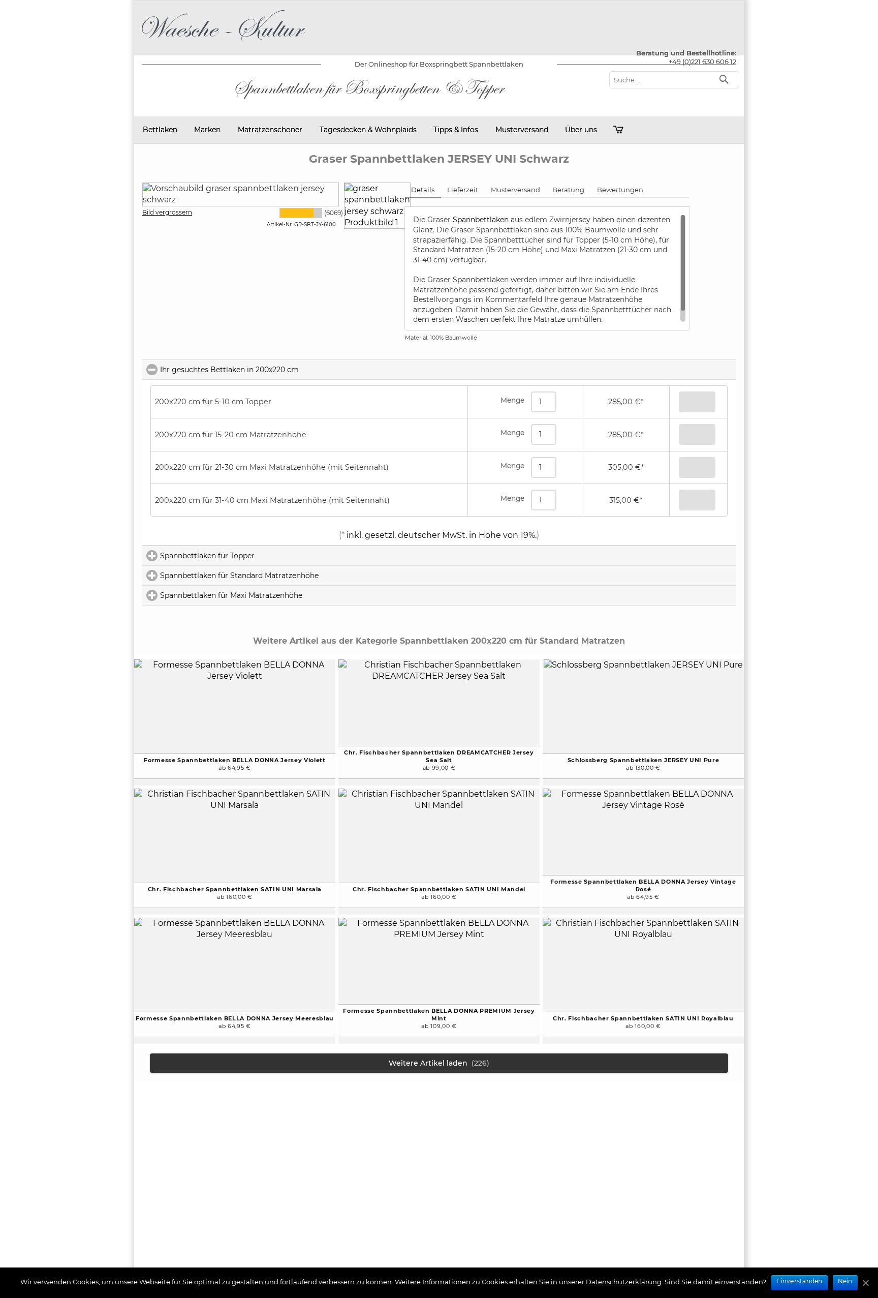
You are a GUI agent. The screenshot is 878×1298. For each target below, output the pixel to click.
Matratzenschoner (270, 129)
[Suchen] (726, 78)
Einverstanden (799, 1281)
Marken (207, 129)
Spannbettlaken (482, 219)
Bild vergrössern (167, 212)
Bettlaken (160, 129)
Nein (845, 1281)
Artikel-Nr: (280, 224)
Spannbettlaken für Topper (250, 555)
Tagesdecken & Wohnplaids (368, 129)
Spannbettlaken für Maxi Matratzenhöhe (274, 595)
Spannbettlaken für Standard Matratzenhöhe (282, 575)
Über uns (581, 129)
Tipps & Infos (455, 129)
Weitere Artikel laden (439, 1063)
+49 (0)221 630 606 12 (702, 61)
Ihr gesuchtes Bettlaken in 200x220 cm (274, 369)
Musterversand (521, 129)
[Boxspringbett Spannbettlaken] (223, 43)
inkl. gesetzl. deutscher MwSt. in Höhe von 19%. (440, 535)
